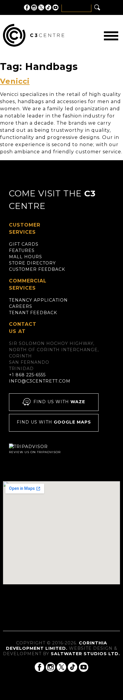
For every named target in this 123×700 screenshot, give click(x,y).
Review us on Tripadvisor (35, 452)
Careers (20, 306)
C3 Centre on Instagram (34, 7)
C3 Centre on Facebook (27, 7)
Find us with (59, 401)
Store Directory (32, 263)
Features (22, 250)
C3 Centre (33, 35)
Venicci (15, 81)
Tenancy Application (38, 300)
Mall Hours (25, 256)
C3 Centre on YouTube (56, 7)
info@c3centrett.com (39, 381)
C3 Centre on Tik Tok (48, 7)
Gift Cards (24, 244)
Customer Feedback (37, 269)
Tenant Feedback (33, 312)
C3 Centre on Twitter (41, 7)
